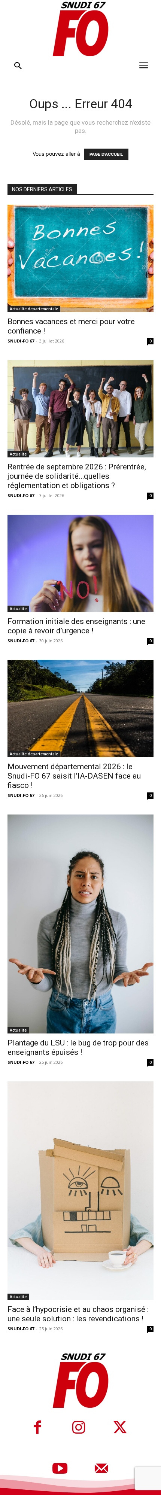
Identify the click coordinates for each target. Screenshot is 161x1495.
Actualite (18, 454)
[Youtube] (60, 1469)
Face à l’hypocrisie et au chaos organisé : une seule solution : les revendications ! (78, 1314)
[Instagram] (78, 1428)
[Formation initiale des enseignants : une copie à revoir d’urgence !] (80, 563)
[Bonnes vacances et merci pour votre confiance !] (80, 258)
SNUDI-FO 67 (20, 341)
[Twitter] (120, 1428)
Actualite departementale (34, 308)
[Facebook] (37, 1428)
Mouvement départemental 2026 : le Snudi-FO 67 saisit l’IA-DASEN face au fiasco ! (74, 776)
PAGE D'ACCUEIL (106, 154)
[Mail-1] (101, 1469)
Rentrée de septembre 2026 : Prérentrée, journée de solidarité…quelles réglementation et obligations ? (76, 476)
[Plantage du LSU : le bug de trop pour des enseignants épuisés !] (80, 924)
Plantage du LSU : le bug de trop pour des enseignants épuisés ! (78, 1047)
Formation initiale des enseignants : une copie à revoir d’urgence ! (76, 626)
